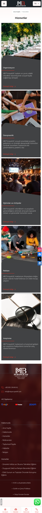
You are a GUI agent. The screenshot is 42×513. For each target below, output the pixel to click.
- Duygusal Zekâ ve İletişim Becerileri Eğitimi (18, 468)
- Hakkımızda (6, 432)
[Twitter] (40, 258)
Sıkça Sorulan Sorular (21, 494)
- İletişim (4, 452)
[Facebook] (40, 254)
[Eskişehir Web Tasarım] (1, 502)
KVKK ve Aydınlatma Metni (22, 483)
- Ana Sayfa (6, 428)
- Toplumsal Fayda (8, 444)
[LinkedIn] (40, 263)
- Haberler (5, 448)
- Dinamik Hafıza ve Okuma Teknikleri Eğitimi (18, 464)
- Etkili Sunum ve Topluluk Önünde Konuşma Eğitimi (18, 473)
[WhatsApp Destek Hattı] (37, 502)
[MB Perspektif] (21, 3)
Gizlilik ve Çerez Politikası (21, 488)
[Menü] (4, 3)
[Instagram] (40, 250)
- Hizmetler (5, 436)
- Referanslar (6, 440)
